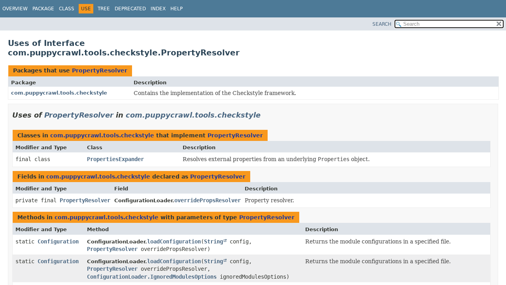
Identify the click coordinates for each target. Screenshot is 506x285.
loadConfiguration (174, 241)
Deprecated (130, 8)
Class (66, 8)
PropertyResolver (99, 70)
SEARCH (381, 24)
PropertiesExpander (115, 159)
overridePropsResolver (207, 200)
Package (43, 8)
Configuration (58, 241)
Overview (15, 8)
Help (176, 8)
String (213, 241)
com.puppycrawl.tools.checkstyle (59, 93)
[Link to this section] (266, 115)
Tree (104, 8)
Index (158, 8)
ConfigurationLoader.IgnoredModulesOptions (152, 277)
